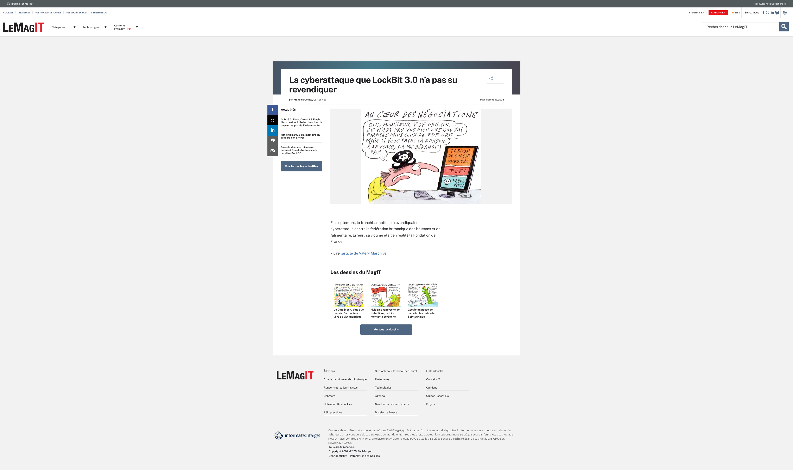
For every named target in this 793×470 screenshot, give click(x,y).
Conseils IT (433, 379)
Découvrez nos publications (768, 3)
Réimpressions (333, 412)
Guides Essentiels (437, 395)
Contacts (329, 395)
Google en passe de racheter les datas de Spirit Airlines (421, 313)
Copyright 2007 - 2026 (343, 451)
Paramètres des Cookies (365, 455)
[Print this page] (272, 141)
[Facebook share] (272, 110)
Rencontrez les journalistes (341, 387)
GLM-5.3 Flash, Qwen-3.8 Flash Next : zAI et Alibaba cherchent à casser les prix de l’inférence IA (301, 122)
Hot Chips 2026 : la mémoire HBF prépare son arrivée (301, 136)
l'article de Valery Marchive (363, 253)
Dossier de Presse (386, 412)
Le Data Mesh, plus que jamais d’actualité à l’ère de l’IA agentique (349, 313)
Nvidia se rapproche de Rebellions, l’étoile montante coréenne (385, 313)
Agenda (380, 395)
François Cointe (303, 99)
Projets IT (24, 12)
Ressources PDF (76, 12)
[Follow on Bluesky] (777, 13)
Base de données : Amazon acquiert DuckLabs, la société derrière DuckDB (299, 150)
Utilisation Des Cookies (338, 404)
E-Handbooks (434, 371)
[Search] (784, 26)
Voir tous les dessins (386, 329)
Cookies (8, 12)
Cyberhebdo (99, 12)
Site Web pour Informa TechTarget (396, 371)
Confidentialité (338, 455)
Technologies (383, 387)
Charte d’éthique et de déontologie (345, 379)
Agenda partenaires (48, 12)
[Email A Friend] (272, 151)
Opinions (431, 387)
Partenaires (382, 379)
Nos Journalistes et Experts (392, 404)
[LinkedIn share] (272, 130)
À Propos (329, 371)
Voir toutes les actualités (301, 166)
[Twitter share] (272, 120)
